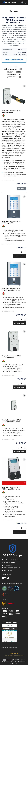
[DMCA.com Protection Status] (8, 659)
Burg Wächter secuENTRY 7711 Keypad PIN (11, 356)
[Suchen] (18, 2)
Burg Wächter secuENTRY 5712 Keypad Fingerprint (11, 289)
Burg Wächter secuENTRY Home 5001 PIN (11, 111)
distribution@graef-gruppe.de (12, 567)
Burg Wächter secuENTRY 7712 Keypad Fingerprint (11, 421)
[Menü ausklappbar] (25, 2)
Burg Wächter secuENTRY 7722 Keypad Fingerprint (11, 488)
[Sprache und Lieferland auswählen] (22, 2)
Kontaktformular (8, 570)
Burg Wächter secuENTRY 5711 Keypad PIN (11, 222)
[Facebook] (3, 577)
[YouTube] (5, 577)
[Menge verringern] (18, 252)
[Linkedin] (8, 577)
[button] (14, 647)
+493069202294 (8, 565)
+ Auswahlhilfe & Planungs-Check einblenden (14, 60)
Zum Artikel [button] (21, 188)
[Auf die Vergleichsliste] (24, 86)
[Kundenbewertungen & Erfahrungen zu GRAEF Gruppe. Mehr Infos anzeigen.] (9, 633)
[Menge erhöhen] (25, 252)
